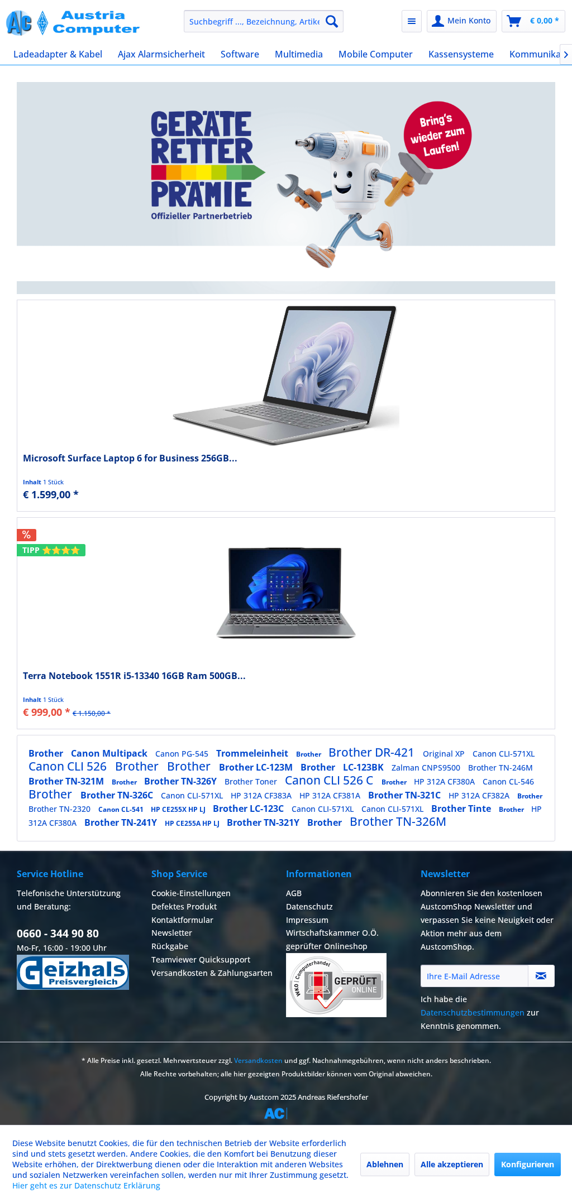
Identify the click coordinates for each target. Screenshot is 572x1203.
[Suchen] (332, 21)
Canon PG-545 (183, 753)
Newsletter (171, 932)
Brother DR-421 (372, 752)
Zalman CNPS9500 (427, 767)
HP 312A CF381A (331, 795)
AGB (294, 893)
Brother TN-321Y (264, 822)
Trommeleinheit (253, 753)
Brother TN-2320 (60, 808)
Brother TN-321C (405, 795)
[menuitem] (264, 21)
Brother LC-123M (257, 767)
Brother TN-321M (67, 781)
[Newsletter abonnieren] (541, 976)
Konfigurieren (527, 1164)
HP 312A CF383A (262, 795)
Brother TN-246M (500, 767)
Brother (46, 753)
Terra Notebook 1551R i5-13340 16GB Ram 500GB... (134, 676)
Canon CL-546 (508, 781)
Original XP (445, 753)
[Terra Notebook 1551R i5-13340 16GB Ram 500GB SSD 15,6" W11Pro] (286, 593)
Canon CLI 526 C (330, 780)
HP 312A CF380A (445, 781)
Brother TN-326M (398, 821)
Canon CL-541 (121, 809)
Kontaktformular (182, 920)
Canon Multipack (110, 753)
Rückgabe (169, 946)
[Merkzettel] (412, 21)
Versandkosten (258, 1060)
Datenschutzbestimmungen (473, 1012)
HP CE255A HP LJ (193, 823)
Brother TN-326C (117, 795)
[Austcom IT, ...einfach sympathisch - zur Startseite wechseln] (74, 24)
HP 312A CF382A (480, 795)
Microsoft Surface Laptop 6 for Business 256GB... (130, 458)
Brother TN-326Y (181, 781)
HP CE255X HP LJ (179, 809)
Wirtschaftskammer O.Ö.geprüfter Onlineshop (332, 939)
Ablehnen (384, 1164)
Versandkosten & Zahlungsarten (212, 973)
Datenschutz (309, 906)
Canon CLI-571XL (504, 753)
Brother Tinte (462, 808)
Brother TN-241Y (121, 822)
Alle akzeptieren (452, 1164)
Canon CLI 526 (68, 766)
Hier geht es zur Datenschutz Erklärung (86, 1185)
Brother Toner (252, 781)
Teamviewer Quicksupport (200, 959)
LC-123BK (364, 767)
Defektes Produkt (184, 906)
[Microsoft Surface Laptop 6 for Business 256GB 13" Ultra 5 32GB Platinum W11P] (286, 376)
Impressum (307, 920)
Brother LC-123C (249, 808)
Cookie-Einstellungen (191, 893)
